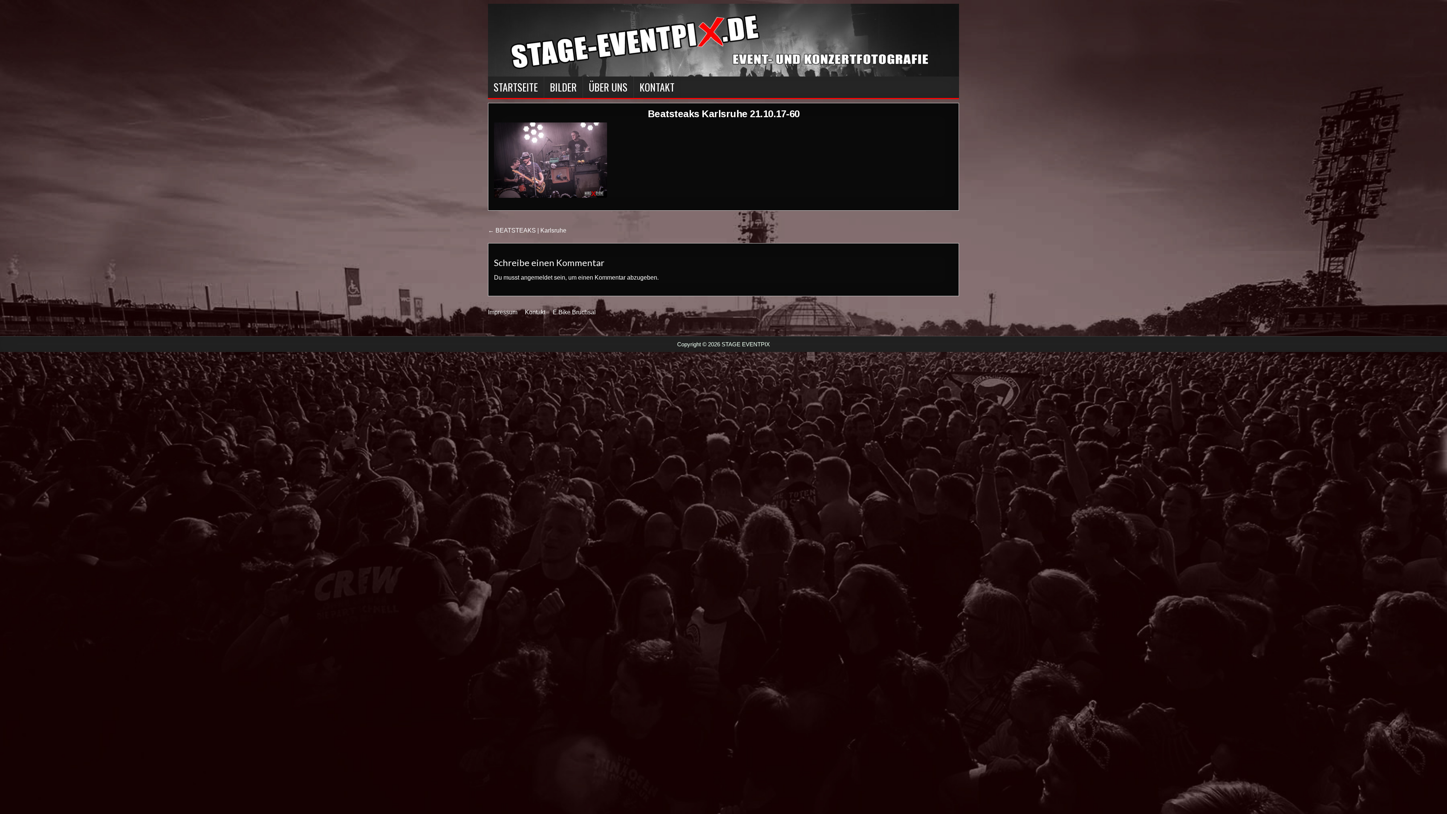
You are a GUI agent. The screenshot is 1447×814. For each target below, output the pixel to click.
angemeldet (536, 277)
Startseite (516, 87)
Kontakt (657, 87)
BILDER (563, 87)
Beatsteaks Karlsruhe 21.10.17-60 (724, 113)
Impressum (502, 312)
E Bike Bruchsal (574, 312)
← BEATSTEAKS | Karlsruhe (527, 230)
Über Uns (608, 87)
